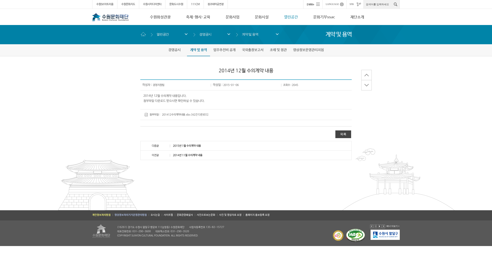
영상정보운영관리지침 (308, 50)
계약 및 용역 (250, 34)
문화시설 (262, 17)
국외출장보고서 (252, 50)
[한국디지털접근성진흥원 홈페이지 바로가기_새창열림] (355, 235)
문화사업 (232, 17)
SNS (352, 4)
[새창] (385, 234)
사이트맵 (168, 215)
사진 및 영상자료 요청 (230, 215)
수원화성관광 (160, 17)
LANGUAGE (332, 4)
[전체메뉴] (312, 4)
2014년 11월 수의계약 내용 (187, 155)
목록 (343, 134)
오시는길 (155, 215)
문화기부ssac (324, 17)
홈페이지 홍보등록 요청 (257, 215)
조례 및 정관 (278, 50)
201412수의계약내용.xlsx (176, 114)
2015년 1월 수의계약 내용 (187, 145)
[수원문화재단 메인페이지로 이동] (110, 17)
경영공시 (205, 34)
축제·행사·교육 (198, 17)
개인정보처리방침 (101, 215)
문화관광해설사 (185, 215)
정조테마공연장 (216, 4)
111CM (195, 4)
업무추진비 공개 (224, 50)
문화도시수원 (176, 4)
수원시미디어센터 (152, 4)
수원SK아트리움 (104, 4)
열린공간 (291, 17)
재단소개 (357, 17)
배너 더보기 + (392, 226)
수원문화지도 (128, 4)
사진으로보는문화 (206, 215)
